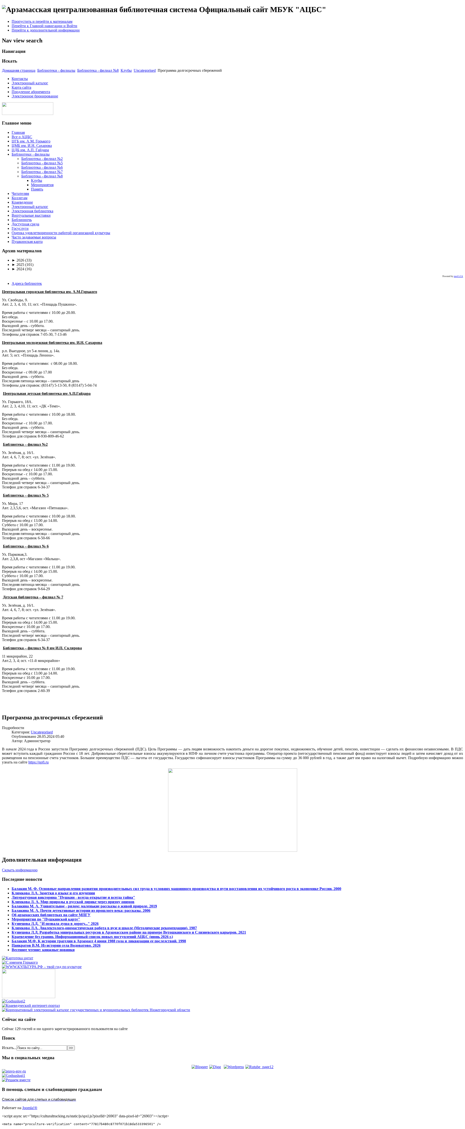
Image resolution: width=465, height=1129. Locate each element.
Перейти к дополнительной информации (46, 30)
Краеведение (22, 202)
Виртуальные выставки (31, 215)
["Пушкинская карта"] (28, 997)
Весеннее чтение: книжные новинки (43, 950)
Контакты (20, 79)
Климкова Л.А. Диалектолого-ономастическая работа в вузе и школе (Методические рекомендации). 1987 (104, 928)
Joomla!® (29, 1108)
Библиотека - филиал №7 (42, 172)
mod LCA (458, 276)
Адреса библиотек (27, 283)
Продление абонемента (31, 92)
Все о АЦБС (22, 137)
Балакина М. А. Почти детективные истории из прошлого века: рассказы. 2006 (81, 910)
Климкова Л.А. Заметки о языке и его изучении (53, 893)
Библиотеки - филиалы (56, 70)
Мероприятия (42, 185)
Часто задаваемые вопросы (34, 237)
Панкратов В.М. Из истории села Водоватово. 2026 (56, 945)
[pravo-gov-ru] (14, 1071)
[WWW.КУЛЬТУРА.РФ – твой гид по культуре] (42, 967)
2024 (18, 269)
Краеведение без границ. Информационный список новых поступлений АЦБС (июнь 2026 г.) (92, 937)
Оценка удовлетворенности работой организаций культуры (61, 233)
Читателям (20, 193)
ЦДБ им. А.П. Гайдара (30, 150)
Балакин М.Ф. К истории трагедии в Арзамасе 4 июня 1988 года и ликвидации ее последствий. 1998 (99, 941)
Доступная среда (25, 224)
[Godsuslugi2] (13, 1001)
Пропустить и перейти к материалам (42, 21)
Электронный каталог (30, 83)
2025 (18, 264)
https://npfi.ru (38, 762)
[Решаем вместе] (16, 1080)
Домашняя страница (18, 70)
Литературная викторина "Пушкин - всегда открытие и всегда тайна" (73, 897)
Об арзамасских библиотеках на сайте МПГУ (51, 915)
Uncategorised (145, 70)
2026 (18, 260)
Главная (18, 132)
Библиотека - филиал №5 (42, 163)
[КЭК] (96, 1010)
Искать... (9, 1048)
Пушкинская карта (27, 241)
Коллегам (19, 198)
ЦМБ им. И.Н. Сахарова (32, 145)
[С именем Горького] (20, 962)
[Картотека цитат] (17, 958)
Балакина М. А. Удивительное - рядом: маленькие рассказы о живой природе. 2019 (84, 906)
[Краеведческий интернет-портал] (31, 1005)
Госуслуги (20, 228)
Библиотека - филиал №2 (42, 159)
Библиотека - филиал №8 (98, 70)
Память (37, 189)
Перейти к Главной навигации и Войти (44, 26)
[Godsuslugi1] (13, 1075)
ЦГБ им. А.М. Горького (31, 141)
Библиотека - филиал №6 (42, 167)
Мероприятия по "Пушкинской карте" (46, 919)
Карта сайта (21, 87)
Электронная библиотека (32, 211)
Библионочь (22, 220)
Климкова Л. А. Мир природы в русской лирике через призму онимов (73, 902)
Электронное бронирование (35, 96)
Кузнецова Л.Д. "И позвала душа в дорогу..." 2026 (55, 924)
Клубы (126, 70)
